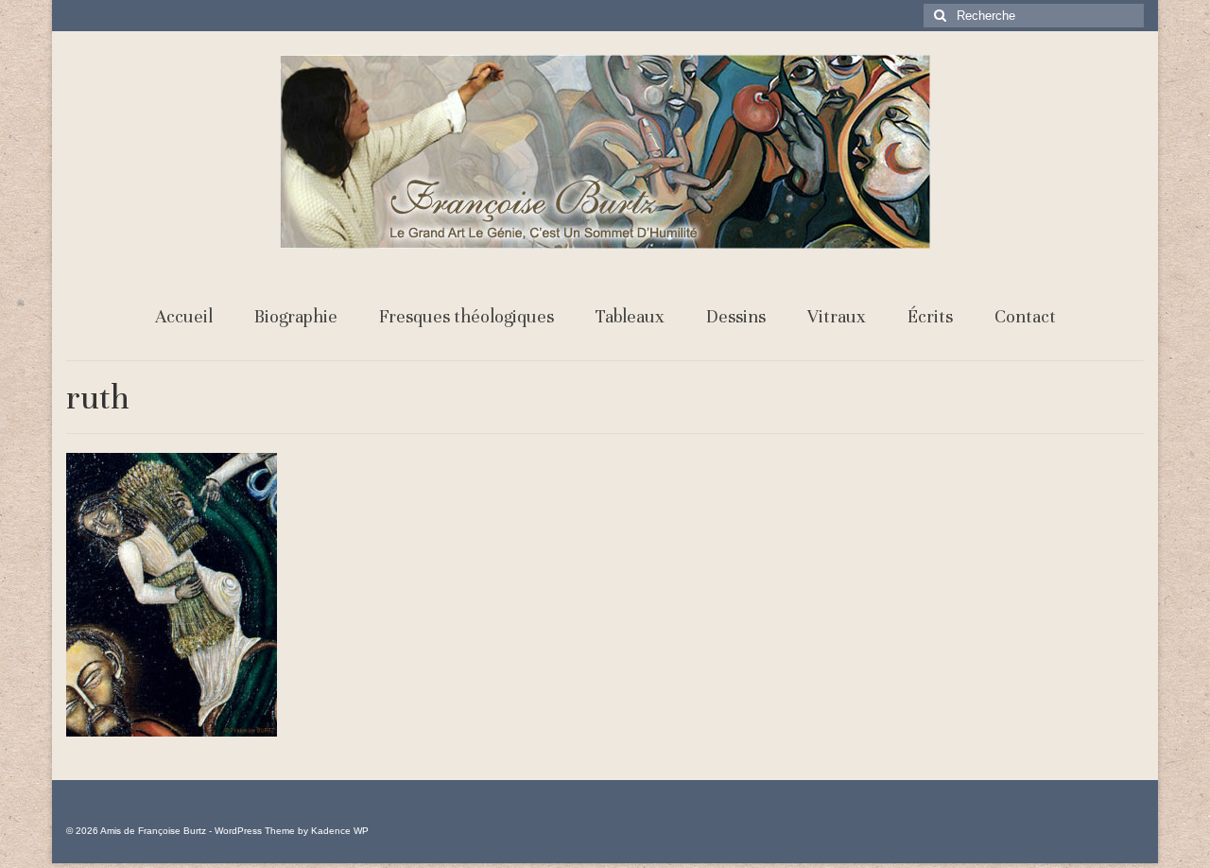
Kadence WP (340, 830)
